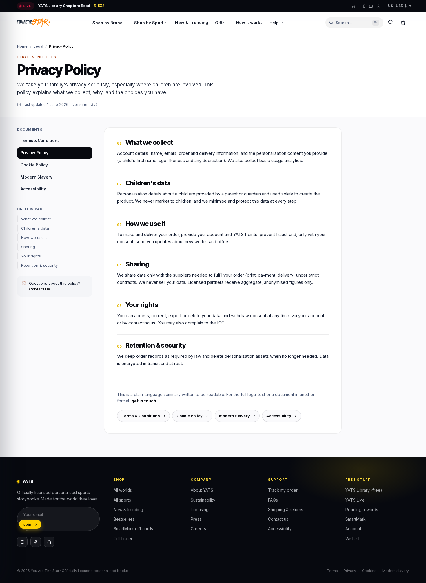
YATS (27, 481)
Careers (198, 528)
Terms (332, 571)
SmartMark (355, 519)
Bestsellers (124, 519)
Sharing (28, 246)
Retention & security (39, 265)
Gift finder (123, 538)
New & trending (128, 509)
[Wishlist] (390, 22)
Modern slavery (395, 571)
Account (353, 528)
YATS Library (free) (363, 490)
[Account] (378, 6)
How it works (249, 22)
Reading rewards (361, 509)
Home (22, 46)
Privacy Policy (34, 152)
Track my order (283, 490)
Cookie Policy (34, 165)
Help (274, 22)
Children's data (35, 228)
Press (196, 519)
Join (27, 524)
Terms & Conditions (40, 140)
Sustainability (203, 499)
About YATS (202, 490)
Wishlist (352, 538)
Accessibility (33, 189)
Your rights (31, 256)
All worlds (123, 490)
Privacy (350, 571)
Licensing (200, 509)
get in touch (144, 400)
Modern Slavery (36, 177)
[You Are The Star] (33, 22)
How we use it (34, 237)
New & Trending (191, 22)
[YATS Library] (363, 6)
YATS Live (355, 499)
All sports (122, 499)
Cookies (369, 571)
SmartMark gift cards (133, 528)
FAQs (273, 499)
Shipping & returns (285, 509)
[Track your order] (354, 6)
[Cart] (403, 22)
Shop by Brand (107, 22)
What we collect (36, 219)
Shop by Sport (148, 22)
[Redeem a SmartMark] (371, 6)
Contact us (39, 289)
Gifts (220, 22)
